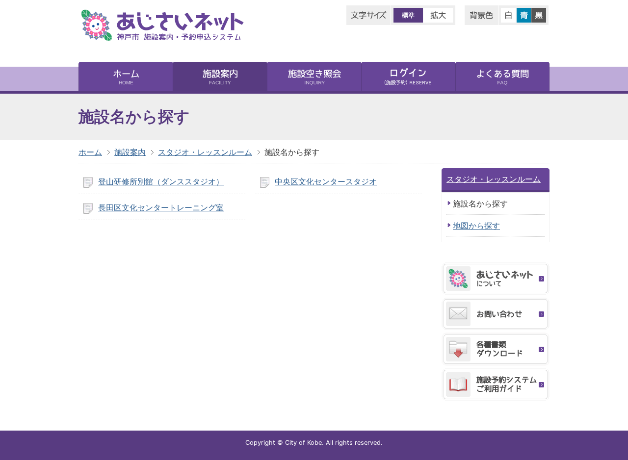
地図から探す (476, 225)
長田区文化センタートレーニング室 (161, 207)
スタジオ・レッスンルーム (205, 152)
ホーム (90, 152)
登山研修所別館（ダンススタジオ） (161, 181)
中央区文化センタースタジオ (326, 181)
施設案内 (130, 152)
